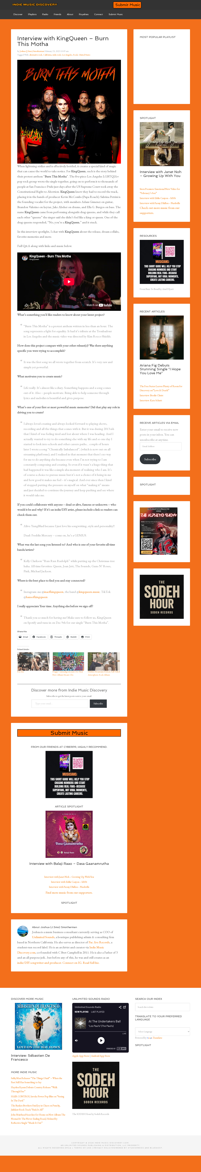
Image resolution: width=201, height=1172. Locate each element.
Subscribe (98, 703)
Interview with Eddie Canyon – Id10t (69, 882)
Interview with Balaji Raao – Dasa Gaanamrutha (69, 864)
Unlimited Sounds (43, 937)
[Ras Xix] (33, 661)
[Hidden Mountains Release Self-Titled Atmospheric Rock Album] (104, 661)
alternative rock (35, 54)
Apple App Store (80, 1055)
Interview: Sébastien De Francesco (30, 1057)
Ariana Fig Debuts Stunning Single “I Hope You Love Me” (160, 369)
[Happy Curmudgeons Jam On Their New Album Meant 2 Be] (68, 661)
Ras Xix (20, 671)
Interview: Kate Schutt (151, 400)
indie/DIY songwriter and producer (39, 963)
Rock (75, 54)
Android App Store (100, 1055)
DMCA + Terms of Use (78, 1148)
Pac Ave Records (99, 942)
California (47, 54)
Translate (157, 1037)
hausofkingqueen (37, 597)
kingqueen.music (89, 592)
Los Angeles (67, 54)
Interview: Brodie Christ (151, 395)
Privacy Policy (103, 1148)
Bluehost (156, 1148)
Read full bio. (91, 963)
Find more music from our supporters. (69, 892)
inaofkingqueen (53, 592)
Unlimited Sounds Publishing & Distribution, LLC (96, 1145)
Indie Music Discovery (34, 4)
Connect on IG (71, 963)
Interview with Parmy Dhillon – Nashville (69, 887)
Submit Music (127, 5)
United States (84, 54)
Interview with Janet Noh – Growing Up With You (69, 876)
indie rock (57, 54)
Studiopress (136, 1148)
